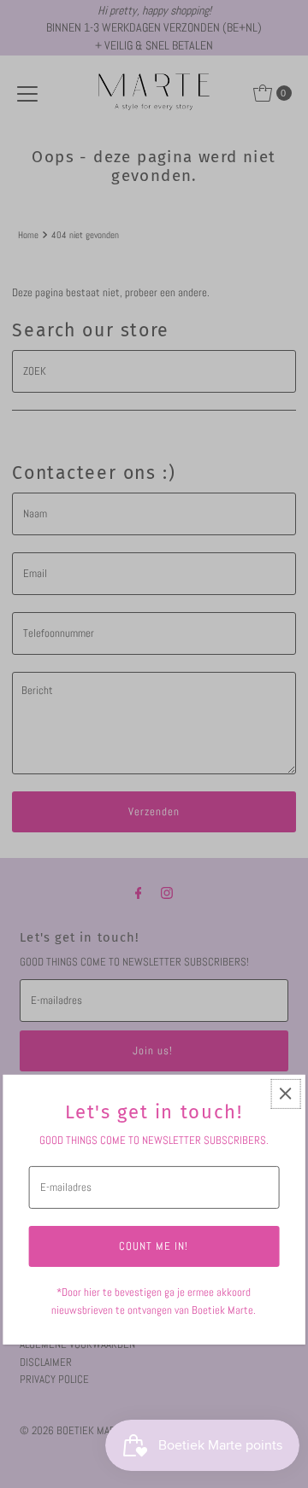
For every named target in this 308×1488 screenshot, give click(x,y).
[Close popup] (285, 1094)
